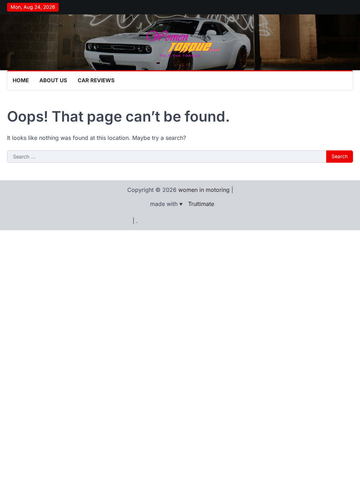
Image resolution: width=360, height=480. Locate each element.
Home (21, 80)
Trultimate (201, 203)
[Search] (347, 80)
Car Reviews (96, 80)
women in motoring (204, 189)
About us (53, 80)
